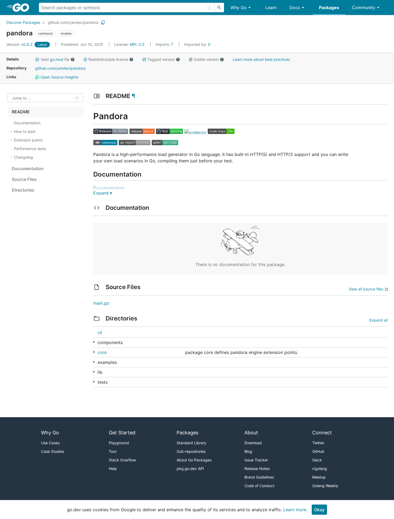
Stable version (206, 59)
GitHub (318, 451)
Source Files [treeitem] (24, 179)
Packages (329, 7)
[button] (37, 59)
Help (113, 468)
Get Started (122, 432)
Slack (317, 460)
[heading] (22, 7)
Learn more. (295, 509)
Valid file (54, 59)
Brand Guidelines (259, 477)
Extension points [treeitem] (28, 140)
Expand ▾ (102, 193)
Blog (248, 451)
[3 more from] (94, 362)
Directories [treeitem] (23, 190)
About (251, 432)
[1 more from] (94, 381)
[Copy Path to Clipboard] (103, 22)
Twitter (318, 442)
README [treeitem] (21, 111)
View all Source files (366, 289)
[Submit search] (219, 7)
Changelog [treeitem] (23, 157)
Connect (322, 432)
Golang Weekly (325, 485)
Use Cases (50, 442)
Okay (319, 509)
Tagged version (161, 59)
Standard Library (191, 442)
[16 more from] (94, 371)
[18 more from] (94, 352)
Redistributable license (108, 59)
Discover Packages (23, 22)
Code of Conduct (259, 485)
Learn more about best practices (261, 59)
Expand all (378, 320)
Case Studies (52, 451)
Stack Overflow (122, 460)
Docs (294, 7)
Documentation (108, 188)
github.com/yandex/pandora (73, 22)
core (102, 352)
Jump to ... (21, 98)
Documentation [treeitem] (27, 123)
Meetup (319, 477)
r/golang (319, 468)
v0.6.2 (20, 44)
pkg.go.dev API (190, 468)
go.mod (56, 59)
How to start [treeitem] (24, 131)
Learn (271, 7)
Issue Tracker (256, 460)
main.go (101, 303)
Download (253, 442)
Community (363, 7)
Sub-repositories (191, 451)
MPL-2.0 (137, 44)
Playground (119, 442)
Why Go (239, 7)
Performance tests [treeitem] (30, 148)
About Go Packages (194, 460)
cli (100, 332)
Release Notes (257, 468)
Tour (113, 451)
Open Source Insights (58, 77)
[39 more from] (94, 342)
